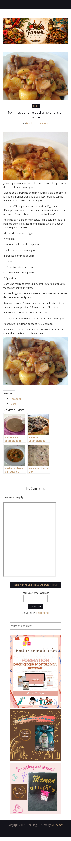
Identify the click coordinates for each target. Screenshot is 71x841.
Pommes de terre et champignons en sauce (35, 114)
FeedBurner (42, 612)
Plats (35, 106)
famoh (29, 123)
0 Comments (42, 123)
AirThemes (57, 825)
